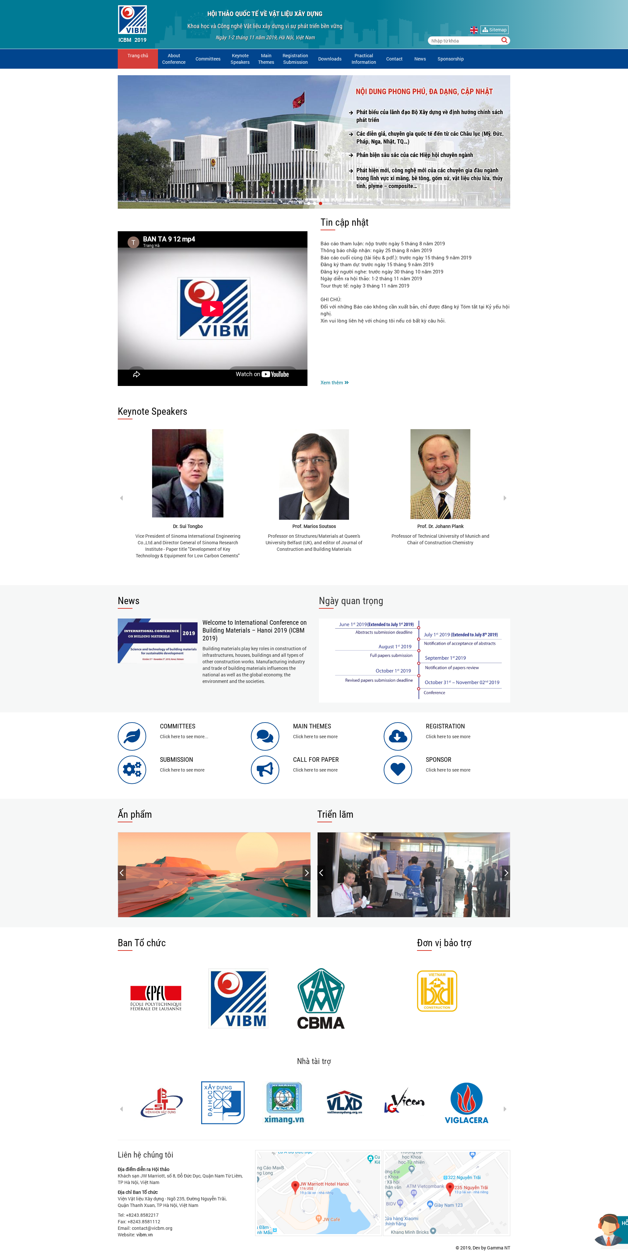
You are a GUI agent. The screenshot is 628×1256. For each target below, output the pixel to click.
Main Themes (266, 58)
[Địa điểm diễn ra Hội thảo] (318, 1193)
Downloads (329, 59)
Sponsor (438, 759)
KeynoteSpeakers (240, 58)
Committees (208, 59)
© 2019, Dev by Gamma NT (483, 1248)
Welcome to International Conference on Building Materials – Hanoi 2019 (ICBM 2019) (254, 630)
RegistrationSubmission (295, 58)
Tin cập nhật (345, 222)
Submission (176, 759)
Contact (394, 59)
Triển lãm (335, 814)
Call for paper (316, 759)
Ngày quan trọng (351, 600)
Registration (445, 726)
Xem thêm (332, 382)
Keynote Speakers (152, 411)
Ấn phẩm (135, 814)
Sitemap (497, 29)
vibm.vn (144, 1234)
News (420, 59)
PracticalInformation (364, 58)
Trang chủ (138, 55)
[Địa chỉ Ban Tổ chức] (446, 1193)
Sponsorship (451, 59)
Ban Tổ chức (142, 943)
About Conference (173, 58)
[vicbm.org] (133, 23)
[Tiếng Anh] (475, 30)
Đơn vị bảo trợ (444, 943)
